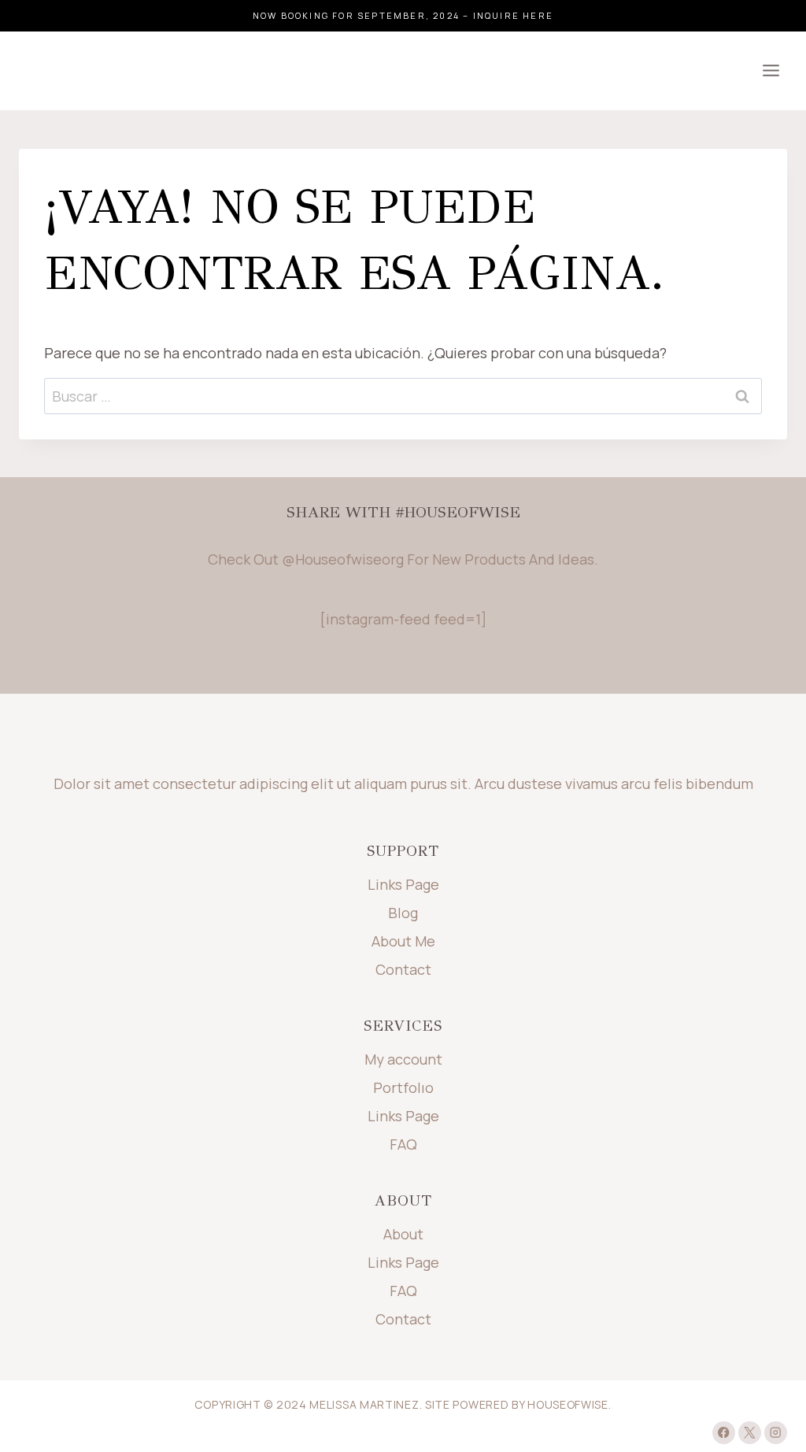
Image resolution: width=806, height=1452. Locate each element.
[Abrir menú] (770, 71)
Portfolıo (403, 1087)
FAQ (403, 1144)
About (403, 1233)
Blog (403, 912)
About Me (403, 941)
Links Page (403, 884)
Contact (403, 969)
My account (403, 1059)
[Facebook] (723, 1432)
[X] (749, 1432)
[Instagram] (775, 1432)
